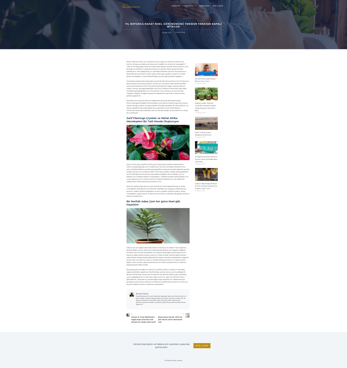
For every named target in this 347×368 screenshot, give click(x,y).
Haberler (176, 6)
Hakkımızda (204, 6)
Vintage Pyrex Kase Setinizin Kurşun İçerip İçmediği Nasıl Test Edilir (206, 159)
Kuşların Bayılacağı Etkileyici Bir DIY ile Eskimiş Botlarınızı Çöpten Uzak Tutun (206, 186)
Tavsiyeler (188, 6)
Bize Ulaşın (218, 6)
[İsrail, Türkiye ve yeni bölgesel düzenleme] (206, 128)
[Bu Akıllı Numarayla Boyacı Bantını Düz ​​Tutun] (206, 75)
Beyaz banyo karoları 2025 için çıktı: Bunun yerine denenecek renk (170, 319)
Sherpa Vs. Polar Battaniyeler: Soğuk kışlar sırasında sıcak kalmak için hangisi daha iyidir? (143, 319)
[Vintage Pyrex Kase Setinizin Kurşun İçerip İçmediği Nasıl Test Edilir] (206, 153)
